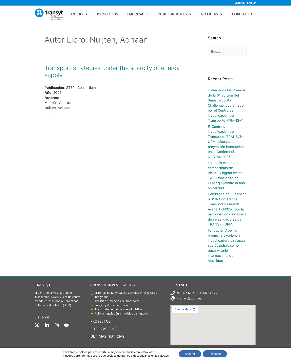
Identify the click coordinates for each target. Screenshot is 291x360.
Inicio (77, 14)
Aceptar (190, 353)
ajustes (164, 355)
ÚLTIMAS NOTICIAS (107, 336)
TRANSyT (43, 284)
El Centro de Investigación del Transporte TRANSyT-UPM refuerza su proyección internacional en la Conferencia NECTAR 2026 (227, 142)
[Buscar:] (227, 51)
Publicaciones (172, 14)
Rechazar (215, 353)
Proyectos (107, 14)
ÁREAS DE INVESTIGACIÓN (113, 284)
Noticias (209, 14)
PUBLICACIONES (104, 328)
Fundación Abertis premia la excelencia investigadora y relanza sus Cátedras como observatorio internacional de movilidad (226, 245)
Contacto (242, 14)
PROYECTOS (100, 321)
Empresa (134, 14)
